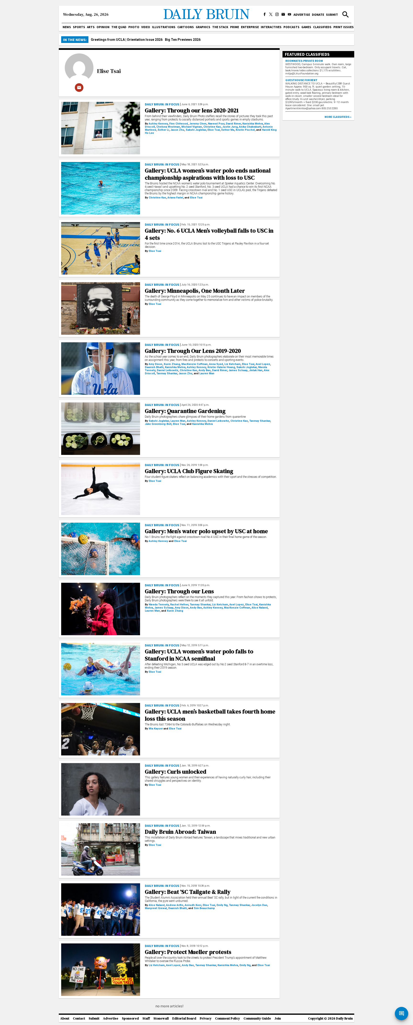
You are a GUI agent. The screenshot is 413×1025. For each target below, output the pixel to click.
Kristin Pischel (245, 129)
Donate (318, 14)
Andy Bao (205, 370)
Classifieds (322, 27)
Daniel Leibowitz (167, 370)
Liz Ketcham (232, 364)
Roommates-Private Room (304, 60)
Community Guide (257, 1018)
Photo (133, 27)
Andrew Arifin (174, 905)
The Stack (220, 27)
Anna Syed (216, 364)
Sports (79, 27)
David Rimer (233, 123)
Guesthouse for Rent (301, 80)
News (67, 27)
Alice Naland (260, 607)
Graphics (203, 27)
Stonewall (161, 1018)
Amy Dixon (155, 364)
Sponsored (130, 1018)
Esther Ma (227, 129)
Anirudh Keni (193, 905)
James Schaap (238, 370)
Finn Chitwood (178, 123)
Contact (79, 1018)
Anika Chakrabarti (250, 126)
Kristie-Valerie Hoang (221, 367)
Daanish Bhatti (154, 367)
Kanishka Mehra (252, 123)
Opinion (103, 27)
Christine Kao (212, 126)
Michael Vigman (191, 126)
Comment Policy (227, 1018)
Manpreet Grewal (156, 908)
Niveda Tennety (159, 604)
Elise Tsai (109, 71)
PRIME (234, 27)
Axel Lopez (263, 364)
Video (145, 27)
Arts (91, 27)
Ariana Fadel (175, 197)
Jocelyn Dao (259, 905)
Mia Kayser (156, 728)
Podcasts (291, 27)
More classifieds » (338, 117)
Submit (332, 14)
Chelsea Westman (168, 126)
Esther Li (163, 129)
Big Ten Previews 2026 (183, 40)
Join (278, 1018)
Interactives (271, 27)
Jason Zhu (177, 129)
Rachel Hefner (179, 604)
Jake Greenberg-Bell (158, 424)
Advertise (301, 14)
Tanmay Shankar (166, 373)
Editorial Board (184, 1018)
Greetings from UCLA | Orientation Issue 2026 (127, 40)
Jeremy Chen (197, 123)
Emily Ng (222, 905)
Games (306, 27)
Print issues (343, 27)
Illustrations (163, 27)
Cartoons (185, 27)
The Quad (118, 27)
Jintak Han (255, 370)
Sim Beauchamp (204, 908)
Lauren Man (206, 373)
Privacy (206, 1018)
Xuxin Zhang (172, 364)
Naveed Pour (216, 123)
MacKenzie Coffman (194, 364)
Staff (146, 1018)
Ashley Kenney (158, 123)
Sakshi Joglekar (196, 129)
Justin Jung (230, 126)
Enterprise (250, 27)
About (64, 1018)
